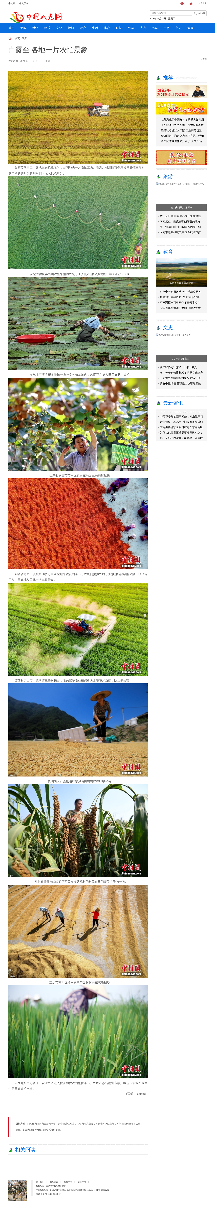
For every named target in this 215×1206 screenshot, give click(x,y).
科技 (119, 28)
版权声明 (68, 1182)
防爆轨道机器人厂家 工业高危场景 (181, 130)
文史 (178, 28)
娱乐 (47, 28)
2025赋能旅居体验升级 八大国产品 (181, 141)
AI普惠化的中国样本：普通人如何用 (182, 119)
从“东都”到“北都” (181, 358)
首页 (11, 28)
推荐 (168, 77)
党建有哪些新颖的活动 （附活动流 (180, 307)
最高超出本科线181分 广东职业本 (180, 297)
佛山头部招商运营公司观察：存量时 (181, 421)
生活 (95, 28)
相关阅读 (25, 1149)
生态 (166, 28)
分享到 (204, 59)
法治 (143, 28)
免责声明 (82, 1182)
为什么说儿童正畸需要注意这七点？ (181, 416)
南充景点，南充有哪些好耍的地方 (180, 221)
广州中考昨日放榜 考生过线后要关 (180, 291)
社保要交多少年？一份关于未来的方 (181, 426)
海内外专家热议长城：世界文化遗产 (181, 372)
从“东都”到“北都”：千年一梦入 (178, 367)
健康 (190, 28)
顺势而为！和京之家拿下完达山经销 (182, 135)
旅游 (71, 28)
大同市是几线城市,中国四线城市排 (180, 232)
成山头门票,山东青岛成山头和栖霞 (180, 216)
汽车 (155, 28)
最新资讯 (173, 403)
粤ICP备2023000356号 (51, 1194)
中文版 (11, 3)
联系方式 (54, 1182)
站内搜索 (203, 3)
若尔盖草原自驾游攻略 (181, 283)
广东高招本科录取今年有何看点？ (180, 302)
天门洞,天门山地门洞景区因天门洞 (180, 226)
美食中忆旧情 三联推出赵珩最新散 (180, 383)
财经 (35, 28)
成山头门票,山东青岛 (181, 207)
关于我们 (40, 1182)
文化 (59, 28)
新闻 (23, 28)
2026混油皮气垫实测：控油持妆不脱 (182, 125)
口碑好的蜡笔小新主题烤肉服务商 (180, 432)
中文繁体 (24, 3)
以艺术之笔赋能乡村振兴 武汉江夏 (180, 378)
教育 (83, 28)
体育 (107, 28)
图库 (131, 28)
